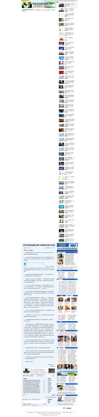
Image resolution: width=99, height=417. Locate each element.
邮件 (63, 0)
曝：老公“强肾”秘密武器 (61, 329)
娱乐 (48, 0)
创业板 (61, 268)
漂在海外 (59, 403)
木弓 (65, 257)
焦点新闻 (65, 397)
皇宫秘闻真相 (73, 302)
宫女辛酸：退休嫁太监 (61, 318)
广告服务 (42, 412)
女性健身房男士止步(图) (71, 392)
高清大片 (69, 295)
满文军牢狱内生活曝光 (72, 362)
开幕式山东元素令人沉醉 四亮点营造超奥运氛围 (31, 392)
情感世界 (65, 400)
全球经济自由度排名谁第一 (72, 286)
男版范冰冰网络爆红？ (64, 290)
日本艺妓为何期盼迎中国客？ (72, 292)
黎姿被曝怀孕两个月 (60, 369)
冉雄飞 (66, 263)
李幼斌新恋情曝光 (74, 343)
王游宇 (66, 261)
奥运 (48, 392)
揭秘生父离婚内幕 (74, 342)
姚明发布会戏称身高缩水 (70, 256)
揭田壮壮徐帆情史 (60, 342)
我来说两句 (47, 247)
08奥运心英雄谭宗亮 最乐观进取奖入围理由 (31, 384)
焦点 (59, 282)
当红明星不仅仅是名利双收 (71, 399)
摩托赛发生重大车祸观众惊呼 (72, 356)
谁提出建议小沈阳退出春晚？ (72, 288)
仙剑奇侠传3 (71, 316)
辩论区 (49, 402)
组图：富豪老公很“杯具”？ (62, 354)
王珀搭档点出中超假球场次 (71, 263)
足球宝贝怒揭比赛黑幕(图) (63, 393)
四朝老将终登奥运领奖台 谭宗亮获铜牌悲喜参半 (31, 389)
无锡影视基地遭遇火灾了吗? (72, 282)
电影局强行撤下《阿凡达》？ (72, 293)
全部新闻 (67, 412)
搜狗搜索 (25, 375)
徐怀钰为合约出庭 (67, 369)
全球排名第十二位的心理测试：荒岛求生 (37, 374)
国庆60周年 (64, 268)
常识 (59, 286)
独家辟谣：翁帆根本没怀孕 (72, 358)
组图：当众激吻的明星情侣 (62, 353)
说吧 (70, 0)
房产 (55, 0)
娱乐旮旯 (65, 399)
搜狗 (74, 0)
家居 (57, 0)
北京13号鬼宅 (67, 302)
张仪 (65, 256)
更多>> (76, 252)
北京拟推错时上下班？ (64, 282)
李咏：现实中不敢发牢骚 (63, 362)
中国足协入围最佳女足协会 (71, 388)
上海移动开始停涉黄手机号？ (72, 289)
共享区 (59, 334)
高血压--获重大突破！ (71, 275)
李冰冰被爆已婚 (67, 342)
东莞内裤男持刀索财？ (64, 292)
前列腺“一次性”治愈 (71, 276)
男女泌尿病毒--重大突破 (71, 273)
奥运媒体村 (50, 380)
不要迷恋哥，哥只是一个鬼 (71, 397)
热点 (59, 290)
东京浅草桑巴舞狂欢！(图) (62, 356)
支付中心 (35, 412)
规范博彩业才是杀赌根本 (70, 254)
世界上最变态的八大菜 (44, 372)
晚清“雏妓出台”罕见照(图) (72, 355)
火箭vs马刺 (50, 387)
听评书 (59, 332)
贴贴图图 (65, 398)
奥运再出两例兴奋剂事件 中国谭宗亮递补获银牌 (31, 385)
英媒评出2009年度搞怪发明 (71, 398)
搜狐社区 (61, 384)
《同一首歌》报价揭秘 (62, 363)
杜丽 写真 (49, 389)
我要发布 (53, 395)
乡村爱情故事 (60, 310)
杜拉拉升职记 (68, 332)
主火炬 (49, 381)
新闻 (43, 0)
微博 (65, 0)
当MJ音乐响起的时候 (72, 363)
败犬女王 (74, 316)
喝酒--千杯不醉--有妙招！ (72, 329)
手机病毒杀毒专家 (63, 334)
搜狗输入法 (32, 412)
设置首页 (28, 412)
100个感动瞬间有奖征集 (62, 358)
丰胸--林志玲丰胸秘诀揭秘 (62, 323)
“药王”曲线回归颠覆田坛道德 (71, 390)
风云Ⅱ (62, 316)
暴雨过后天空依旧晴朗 (69, 404)
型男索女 (65, 401)
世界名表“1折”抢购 (61, 274)
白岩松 (66, 264)
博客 (66, 0)
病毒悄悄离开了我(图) (70, 262)
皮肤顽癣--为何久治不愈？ (62, 328)
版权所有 (59, 413)
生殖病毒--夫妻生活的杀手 (72, 323)
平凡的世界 (70, 333)
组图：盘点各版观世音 (71, 353)
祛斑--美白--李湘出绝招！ (72, 327)
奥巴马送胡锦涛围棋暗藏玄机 (71, 389)
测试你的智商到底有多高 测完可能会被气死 (38, 371)
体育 (45, 0)
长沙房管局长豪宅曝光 (64, 288)
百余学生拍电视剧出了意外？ (72, 285)
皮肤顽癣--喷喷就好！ (71, 274)
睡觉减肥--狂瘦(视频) (61, 272)
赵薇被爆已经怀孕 (60, 343)
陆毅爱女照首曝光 (74, 344)
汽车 (54, 0)
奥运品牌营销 (50, 388)
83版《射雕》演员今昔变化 (62, 357)
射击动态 (24, 11)
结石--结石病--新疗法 (61, 275)
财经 (51, 0)
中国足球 (65, 388)
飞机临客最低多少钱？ (64, 286)
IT (52, 0)
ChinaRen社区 (61, 395)
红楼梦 (75, 332)
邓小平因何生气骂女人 (71, 318)
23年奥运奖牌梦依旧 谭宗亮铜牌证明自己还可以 (31, 391)
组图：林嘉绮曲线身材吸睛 (62, 350)
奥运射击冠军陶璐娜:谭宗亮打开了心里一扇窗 (31, 388)
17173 (76, 0)
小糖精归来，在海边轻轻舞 (71, 401)
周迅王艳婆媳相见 (67, 344)
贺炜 (65, 255)
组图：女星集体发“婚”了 (71, 354)
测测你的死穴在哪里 (52, 373)
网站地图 (64, 412)
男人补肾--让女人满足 (71, 272)
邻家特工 (59, 316)
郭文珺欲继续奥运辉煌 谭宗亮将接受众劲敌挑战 (31, 380)
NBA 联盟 (65, 385)
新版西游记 (66, 310)
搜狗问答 (60, 279)
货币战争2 (74, 333)
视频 (61, 0)
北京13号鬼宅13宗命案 (71, 317)
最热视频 (61, 295)
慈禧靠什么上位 (64, 317)
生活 (59, 285)
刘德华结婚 (71, 268)
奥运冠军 (49, 385)
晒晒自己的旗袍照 (63, 404)
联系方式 (48, 412)
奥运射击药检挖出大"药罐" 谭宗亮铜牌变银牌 (31, 387)
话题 (59, 289)
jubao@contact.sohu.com (53, 415)
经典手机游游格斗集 (69, 334)
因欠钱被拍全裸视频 (60, 259)
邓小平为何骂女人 (60, 302)
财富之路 (49, 391)
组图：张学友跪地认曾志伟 (72, 350)
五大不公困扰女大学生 (64, 289)
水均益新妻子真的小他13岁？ (72, 281)
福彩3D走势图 (74, 334)
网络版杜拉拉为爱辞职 (71, 357)
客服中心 (45, 412)
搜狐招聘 (39, 412)
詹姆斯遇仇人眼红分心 (70, 385)
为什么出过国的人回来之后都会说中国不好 (67, 403)
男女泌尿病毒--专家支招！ (62, 327)
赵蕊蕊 (66, 262)
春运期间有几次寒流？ (64, 285)
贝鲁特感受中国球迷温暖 (70, 255)
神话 (68, 316)
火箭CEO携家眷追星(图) (70, 257)
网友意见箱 (69, 408)
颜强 (65, 254)
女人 (59, 0)
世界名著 (67, 333)
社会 (59, 293)
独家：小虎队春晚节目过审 (72, 349)
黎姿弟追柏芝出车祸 (74, 369)
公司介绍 (60, 412)
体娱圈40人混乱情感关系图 (63, 392)
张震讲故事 (72, 332)
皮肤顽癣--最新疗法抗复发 (72, 324)
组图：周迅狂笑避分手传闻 (62, 349)
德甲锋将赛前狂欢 (60, 390)
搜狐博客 (61, 252)
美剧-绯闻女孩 (73, 310)
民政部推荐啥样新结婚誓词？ (72, 290)
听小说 (59, 333)
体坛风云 (65, 389)
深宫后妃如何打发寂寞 (61, 319)
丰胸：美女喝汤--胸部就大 (72, 328)
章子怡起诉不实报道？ (64, 281)
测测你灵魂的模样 (26, 373)
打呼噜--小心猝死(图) (61, 273)
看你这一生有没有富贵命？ (35, 372)
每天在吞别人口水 (60, 401)
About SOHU (57, 412)
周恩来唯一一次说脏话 (71, 319)
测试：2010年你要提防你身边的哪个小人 (37, 369)
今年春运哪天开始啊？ (64, 293)
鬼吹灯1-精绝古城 (63, 333)
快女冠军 (49, 384)
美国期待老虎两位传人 (70, 261)
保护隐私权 (52, 412)
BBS (68, 0)
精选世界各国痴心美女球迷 (71, 393)
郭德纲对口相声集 (63, 332)
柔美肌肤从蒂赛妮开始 (61, 276)
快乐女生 (67, 268)
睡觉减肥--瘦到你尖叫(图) (62, 324)
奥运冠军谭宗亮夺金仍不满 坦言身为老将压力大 (31, 381)
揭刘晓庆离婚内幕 (67, 343)
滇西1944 (64, 316)
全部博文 (70, 412)
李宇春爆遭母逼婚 (60, 344)
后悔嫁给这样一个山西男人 (71, 400)
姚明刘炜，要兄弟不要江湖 (71, 264)
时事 (59, 292)
